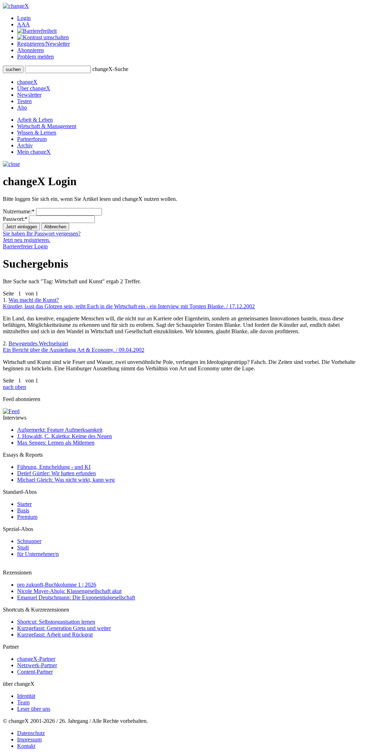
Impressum (29, 739)
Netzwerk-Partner (37, 665)
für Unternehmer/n (38, 554)
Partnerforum (32, 139)
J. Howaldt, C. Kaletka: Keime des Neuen (64, 436)
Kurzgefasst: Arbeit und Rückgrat (55, 635)
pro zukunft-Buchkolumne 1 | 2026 (56, 585)
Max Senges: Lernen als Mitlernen (55, 443)
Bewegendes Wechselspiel (73, 346)
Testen (24, 101)
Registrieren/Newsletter (43, 44)
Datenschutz (31, 733)
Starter (24, 504)
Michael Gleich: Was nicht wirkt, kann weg (66, 480)
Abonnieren (30, 50)
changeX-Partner (36, 659)
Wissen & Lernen (36, 133)
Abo (22, 108)
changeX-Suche (110, 69)
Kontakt (26, 746)
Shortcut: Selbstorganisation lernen (56, 622)
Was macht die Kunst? (129, 303)
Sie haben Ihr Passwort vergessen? (42, 233)
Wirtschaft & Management (46, 126)
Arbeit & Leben (35, 120)
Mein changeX (34, 152)
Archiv (25, 145)
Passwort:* (15, 219)
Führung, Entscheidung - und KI (54, 467)
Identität (26, 696)
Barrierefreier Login (25, 246)
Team (23, 702)
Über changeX (33, 88)
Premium (27, 517)
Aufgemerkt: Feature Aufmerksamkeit (59, 430)
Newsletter (29, 95)
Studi (23, 547)
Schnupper (29, 541)
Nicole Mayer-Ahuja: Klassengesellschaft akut (69, 591)
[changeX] (16, 6)
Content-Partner (35, 672)
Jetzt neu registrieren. (26, 240)
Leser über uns (33, 709)
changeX (27, 82)
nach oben (14, 387)
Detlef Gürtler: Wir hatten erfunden (56, 473)
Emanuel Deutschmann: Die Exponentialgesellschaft (76, 597)
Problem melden (35, 57)
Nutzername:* (19, 211)
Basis (23, 510)
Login (24, 18)
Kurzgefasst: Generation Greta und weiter (64, 628)
